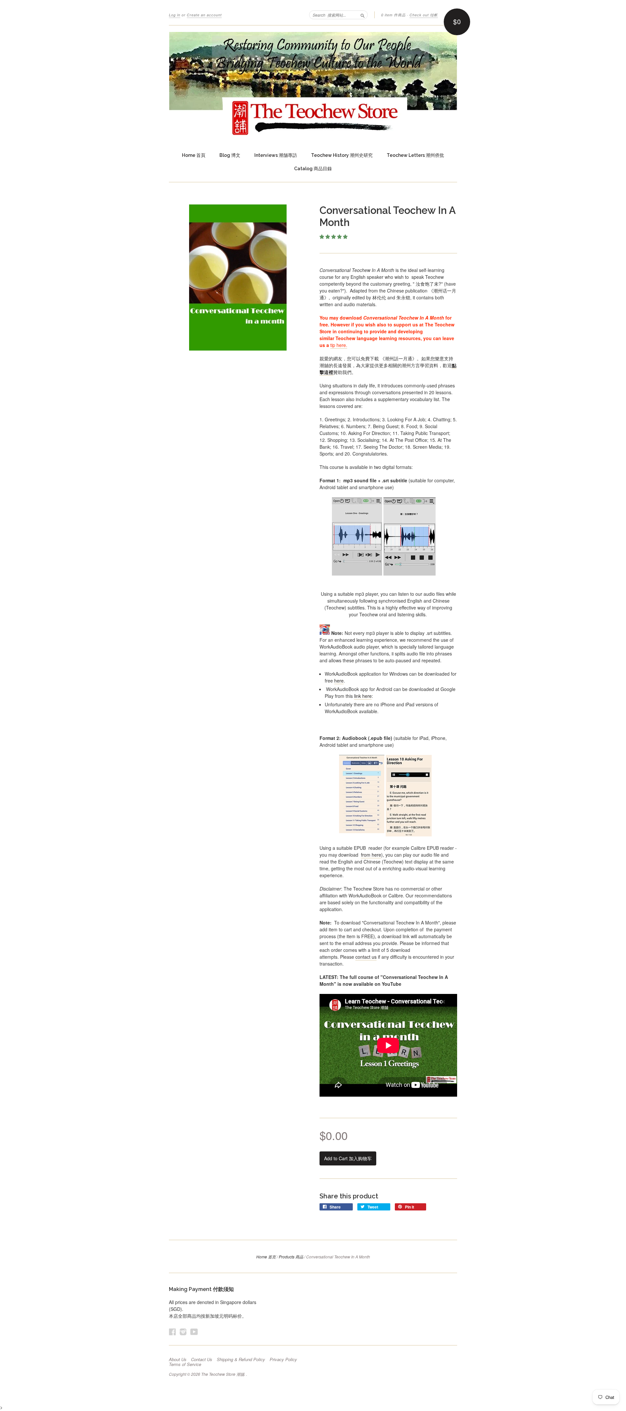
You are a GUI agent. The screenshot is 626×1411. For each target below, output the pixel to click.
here (339, 680)
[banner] (313, 84)
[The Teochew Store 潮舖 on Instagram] (183, 1331)
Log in (174, 14)
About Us (177, 1359)
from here (371, 854)
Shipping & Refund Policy (241, 1359)
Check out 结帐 (424, 14)
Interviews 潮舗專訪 (275, 155)
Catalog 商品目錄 (313, 168)
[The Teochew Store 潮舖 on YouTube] (194, 1331)
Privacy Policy (283, 1359)
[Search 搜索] (363, 15)
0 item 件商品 (393, 14)
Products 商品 (291, 1256)
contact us (366, 956)
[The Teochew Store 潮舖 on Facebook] (172, 1331)
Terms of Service (185, 1364)
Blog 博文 (229, 155)
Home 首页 (266, 1256)
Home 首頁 (193, 155)
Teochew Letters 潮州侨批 (415, 155)
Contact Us (201, 1359)
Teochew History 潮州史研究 (342, 155)
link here (363, 696)
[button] (334, 236)
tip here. (338, 345)
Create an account (204, 14)
